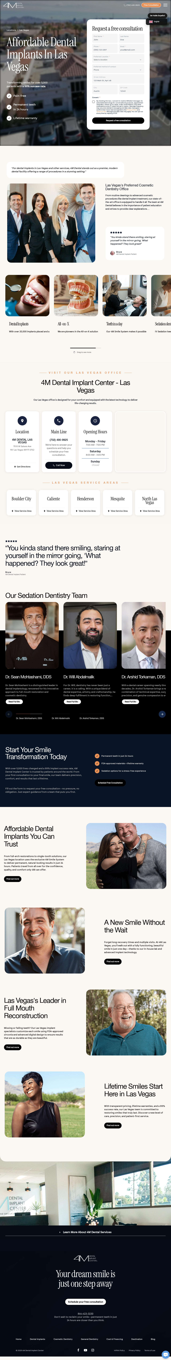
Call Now (60, 465)
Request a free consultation (118, 120)
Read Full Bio (14, 702)
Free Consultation (151, 5)
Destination (136, 1339)
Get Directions (23, 467)
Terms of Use (101, 111)
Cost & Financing (114, 1339)
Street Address (99, 77)
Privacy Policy (132, 110)
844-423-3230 (85, 1313)
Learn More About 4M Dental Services (87, 1232)
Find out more (12, 879)
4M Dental (13, 5)
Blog (153, 1339)
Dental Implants (37, 1339)
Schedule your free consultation (85, 1301)
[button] (162, 714)
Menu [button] (165, 5)
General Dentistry (89, 1339)
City (95, 88)
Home (19, 1339)
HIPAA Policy (119, 1350)
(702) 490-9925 (133, 5)
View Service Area (23, 511)
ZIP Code (123, 88)
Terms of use (149, 1350)
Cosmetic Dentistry (63, 1339)
